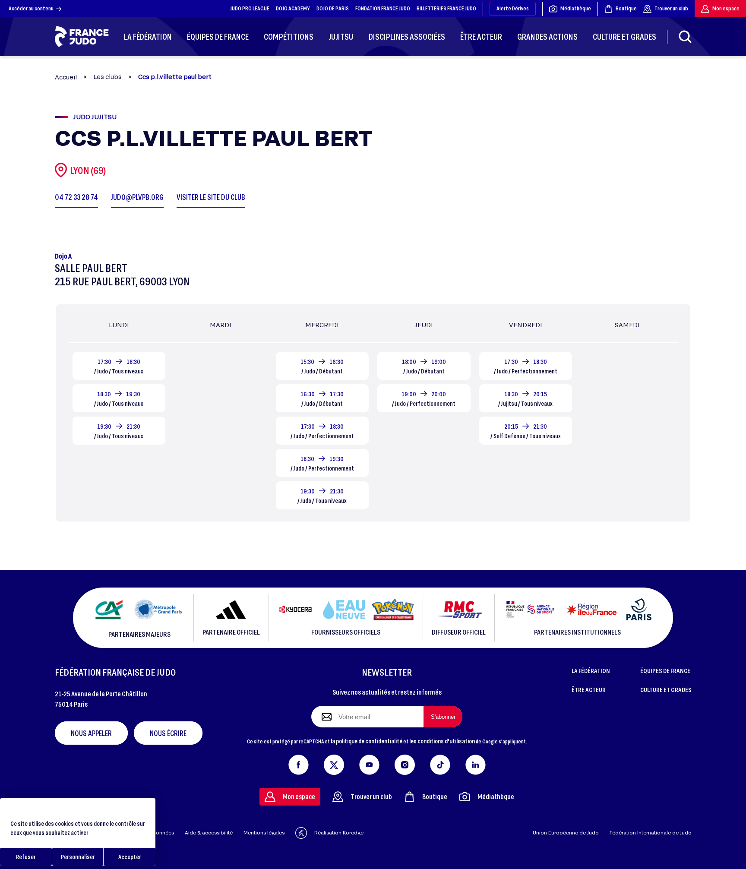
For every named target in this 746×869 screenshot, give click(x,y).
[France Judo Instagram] (405, 763)
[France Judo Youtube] (369, 763)
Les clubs (107, 77)
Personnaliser (78, 856)
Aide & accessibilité (209, 832)
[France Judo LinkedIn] (475, 763)
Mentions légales (263, 832)
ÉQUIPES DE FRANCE (665, 670)
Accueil (66, 77)
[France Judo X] (334, 763)
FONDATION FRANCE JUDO (382, 8)
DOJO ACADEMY (293, 8)
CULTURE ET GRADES (666, 689)
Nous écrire (168, 733)
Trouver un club (671, 8)
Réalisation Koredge (339, 832)
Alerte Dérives (512, 8)
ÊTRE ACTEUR (589, 689)
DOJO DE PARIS (332, 8)
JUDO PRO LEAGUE (249, 8)
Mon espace (726, 8)
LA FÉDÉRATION (591, 670)
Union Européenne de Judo (566, 832)
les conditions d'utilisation (442, 741)
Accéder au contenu (31, 8)
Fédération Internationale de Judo (651, 832)
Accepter (129, 856)
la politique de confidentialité (366, 741)
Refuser (26, 856)
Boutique (626, 8)
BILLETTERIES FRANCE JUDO (446, 8)
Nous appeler (91, 733)
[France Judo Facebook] (298, 763)
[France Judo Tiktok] (440, 763)
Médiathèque (575, 8)
